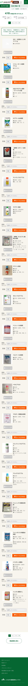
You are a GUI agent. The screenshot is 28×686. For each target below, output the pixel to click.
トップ (13, 8)
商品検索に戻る (14, 641)
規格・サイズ (4, 107)
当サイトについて (6, 660)
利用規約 (4, 665)
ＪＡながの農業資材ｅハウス (12, 680)
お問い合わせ (5, 673)
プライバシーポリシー (7, 668)
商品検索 (17, 8)
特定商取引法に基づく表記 (8, 670)
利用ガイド (4, 662)
